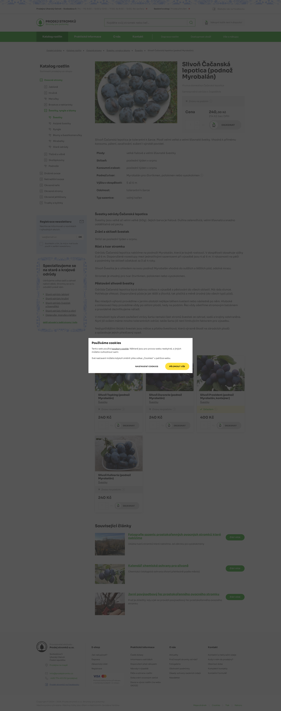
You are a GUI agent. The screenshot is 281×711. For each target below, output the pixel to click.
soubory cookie (120, 348)
